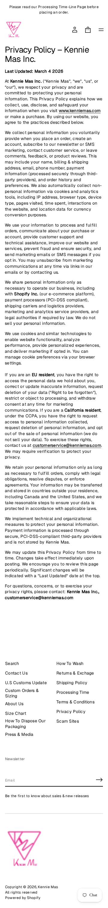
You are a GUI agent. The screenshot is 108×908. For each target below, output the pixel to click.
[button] (87, 29)
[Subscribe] (99, 779)
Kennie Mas (48, 887)
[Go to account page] (74, 29)
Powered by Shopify (22, 897)
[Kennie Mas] (13, 30)
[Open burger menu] (101, 29)
